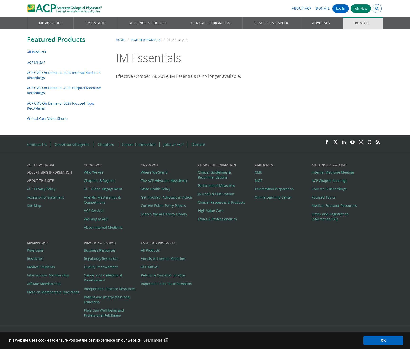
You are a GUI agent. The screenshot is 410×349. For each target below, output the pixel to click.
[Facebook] (327, 142)
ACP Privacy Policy (41, 189)
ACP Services (94, 210)
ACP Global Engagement (103, 189)
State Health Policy (155, 189)
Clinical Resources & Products (221, 202)
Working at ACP (96, 219)
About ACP (302, 8)
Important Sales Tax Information (166, 283)
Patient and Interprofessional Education (107, 299)
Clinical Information (210, 23)
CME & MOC (95, 23)
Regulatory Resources (101, 258)
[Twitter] (335, 142)
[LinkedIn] (344, 142)
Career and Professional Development (103, 277)
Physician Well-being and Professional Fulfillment (104, 313)
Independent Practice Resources (109, 288)
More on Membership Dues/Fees (53, 292)
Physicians (35, 250)
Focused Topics (324, 197)
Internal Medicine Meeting (333, 172)
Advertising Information (49, 172)
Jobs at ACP (174, 144)
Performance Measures (216, 185)
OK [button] (383, 340)
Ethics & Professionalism (217, 219)
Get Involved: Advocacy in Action (166, 197)
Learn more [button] (153, 340)
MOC (259, 180)
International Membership (48, 275)
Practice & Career (271, 23)
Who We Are (93, 172)
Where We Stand (154, 172)
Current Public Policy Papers (163, 205)
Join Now (360, 8)
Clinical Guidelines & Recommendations (214, 174)
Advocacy (321, 23)
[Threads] (369, 142)
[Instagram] (361, 142)
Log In (340, 8)
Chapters (106, 144)
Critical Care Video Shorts (47, 118)
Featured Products (56, 39)
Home (120, 40)
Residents (35, 258)
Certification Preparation (274, 189)
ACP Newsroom (40, 164)
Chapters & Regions (99, 180)
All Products (36, 52)
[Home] (64, 8)
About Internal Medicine (103, 227)
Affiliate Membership (44, 283)
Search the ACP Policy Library (164, 214)
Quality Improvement (101, 267)
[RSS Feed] (378, 142)
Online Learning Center (273, 197)
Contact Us (37, 144)
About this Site (40, 180)
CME (258, 172)
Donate (323, 8)
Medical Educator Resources (334, 205)
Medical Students (41, 267)
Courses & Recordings (329, 189)
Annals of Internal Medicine (163, 258)
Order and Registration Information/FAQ (330, 216)
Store (365, 23)
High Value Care (210, 210)
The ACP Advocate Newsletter (164, 180)
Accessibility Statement (45, 197)
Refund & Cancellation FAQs (163, 275)
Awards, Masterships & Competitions (102, 199)
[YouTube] (352, 142)
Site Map (34, 205)
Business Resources (100, 250)
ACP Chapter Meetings (329, 180)
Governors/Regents (72, 144)
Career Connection (139, 144)
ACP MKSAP (36, 62)
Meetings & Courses (148, 23)
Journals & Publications (216, 194)
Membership (50, 23)
